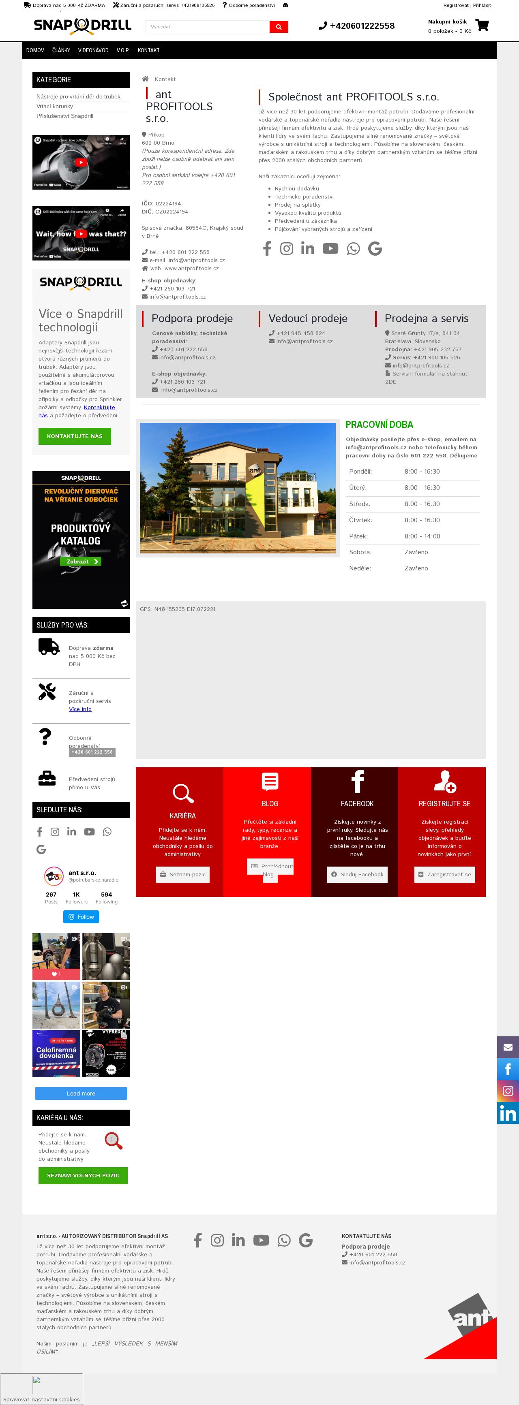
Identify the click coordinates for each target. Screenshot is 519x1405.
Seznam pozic (187, 875)
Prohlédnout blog (277, 871)
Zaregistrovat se (448, 875)
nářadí (76, 1263)
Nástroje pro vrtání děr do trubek (78, 96)
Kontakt (149, 50)
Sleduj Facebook (361, 875)
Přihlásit (482, 5)
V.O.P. (123, 50)
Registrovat (456, 5)
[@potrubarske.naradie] (54, 876)
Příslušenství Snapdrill (64, 116)
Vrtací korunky (54, 106)
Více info (80, 709)
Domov (35, 50)
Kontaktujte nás (75, 436)
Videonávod (93, 50)
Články (61, 50)
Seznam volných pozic (83, 1176)
